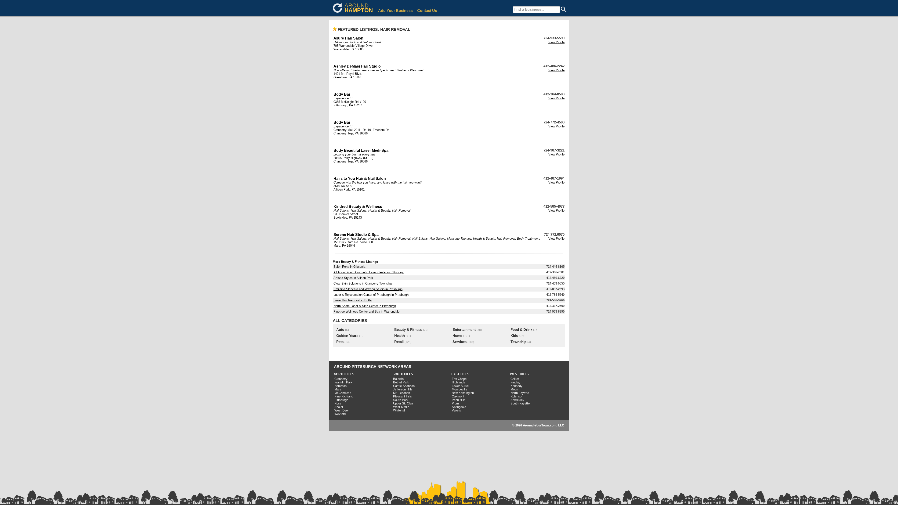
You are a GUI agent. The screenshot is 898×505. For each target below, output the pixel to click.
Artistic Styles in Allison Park (353, 278)
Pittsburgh (341, 400)
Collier (515, 379)
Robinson (517, 396)
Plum (455, 403)
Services (460, 342)
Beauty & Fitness (408, 330)
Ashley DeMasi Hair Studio (357, 66)
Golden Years (347, 336)
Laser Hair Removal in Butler (352, 300)
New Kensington (463, 393)
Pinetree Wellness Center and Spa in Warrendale (366, 311)
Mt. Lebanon (401, 393)
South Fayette (520, 403)
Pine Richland (343, 396)
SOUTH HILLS (403, 374)
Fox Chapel (459, 379)
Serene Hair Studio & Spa (356, 235)
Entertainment (464, 330)
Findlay (515, 382)
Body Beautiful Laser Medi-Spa (360, 150)
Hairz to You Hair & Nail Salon (359, 178)
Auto (340, 330)
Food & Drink (521, 330)
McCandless (342, 393)
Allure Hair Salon (348, 38)
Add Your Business (395, 11)
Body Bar (341, 94)
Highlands (458, 382)
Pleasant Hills (402, 396)
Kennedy (516, 386)
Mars (337, 389)
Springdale (459, 407)
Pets (340, 342)
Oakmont (458, 396)
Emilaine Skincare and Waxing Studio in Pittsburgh (367, 289)
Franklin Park (343, 382)
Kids (514, 336)
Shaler (338, 407)
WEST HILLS (519, 374)
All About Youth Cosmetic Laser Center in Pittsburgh (368, 272)
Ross (337, 403)
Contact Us (427, 11)
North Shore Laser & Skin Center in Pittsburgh (364, 306)
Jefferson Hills (403, 389)
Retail (399, 342)
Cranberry (341, 379)
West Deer (341, 410)
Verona (456, 410)
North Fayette (520, 393)
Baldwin (398, 379)
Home (457, 336)
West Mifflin (401, 407)
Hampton (340, 386)
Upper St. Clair (403, 403)
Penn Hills (459, 400)
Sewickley (517, 400)
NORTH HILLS (344, 374)
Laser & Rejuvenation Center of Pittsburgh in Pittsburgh (371, 294)
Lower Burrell (460, 386)
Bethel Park (401, 382)
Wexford (340, 414)
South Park (400, 400)
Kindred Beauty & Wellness (357, 207)
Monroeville (459, 389)
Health (399, 336)
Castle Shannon (404, 386)
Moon (514, 389)
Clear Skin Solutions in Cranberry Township (362, 283)
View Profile (556, 42)
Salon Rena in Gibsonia (349, 266)
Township (518, 342)
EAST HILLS (460, 374)
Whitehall (399, 410)
